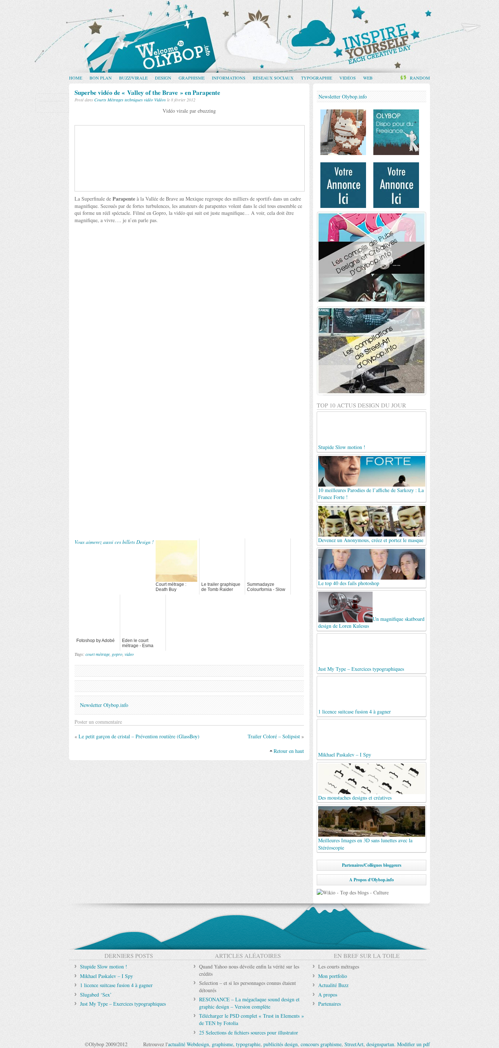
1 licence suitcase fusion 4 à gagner (354, 711)
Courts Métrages (108, 100)
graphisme (222, 1044)
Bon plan (100, 78)
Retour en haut (289, 750)
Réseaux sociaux (273, 78)
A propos (327, 994)
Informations (228, 78)
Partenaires (329, 1003)
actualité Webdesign (188, 1044)
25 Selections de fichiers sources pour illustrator (248, 1032)
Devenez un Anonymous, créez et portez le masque (370, 540)
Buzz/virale (133, 78)
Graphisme (192, 78)
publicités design (280, 1044)
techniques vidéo (139, 100)
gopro (117, 654)
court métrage (97, 654)
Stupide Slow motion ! (341, 447)
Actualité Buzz (333, 985)
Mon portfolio (332, 975)
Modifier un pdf (413, 1044)
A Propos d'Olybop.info (371, 880)
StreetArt (353, 1044)
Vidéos (347, 78)
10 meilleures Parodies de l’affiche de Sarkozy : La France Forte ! (371, 493)
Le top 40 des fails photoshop (348, 583)
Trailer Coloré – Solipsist (274, 736)
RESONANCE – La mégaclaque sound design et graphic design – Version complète (249, 1003)
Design (163, 78)
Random (420, 78)
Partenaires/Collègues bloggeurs (371, 865)
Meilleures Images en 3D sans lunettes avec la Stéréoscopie (365, 844)
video (129, 654)
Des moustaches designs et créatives (355, 797)
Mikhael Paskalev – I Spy (106, 975)
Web (368, 78)
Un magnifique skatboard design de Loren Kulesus (371, 622)
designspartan (380, 1044)
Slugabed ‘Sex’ (96, 994)
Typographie (316, 78)
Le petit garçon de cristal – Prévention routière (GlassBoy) (139, 736)
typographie (248, 1044)
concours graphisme (321, 1044)
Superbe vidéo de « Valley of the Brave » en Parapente (147, 92)
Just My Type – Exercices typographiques (361, 668)
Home (75, 78)
